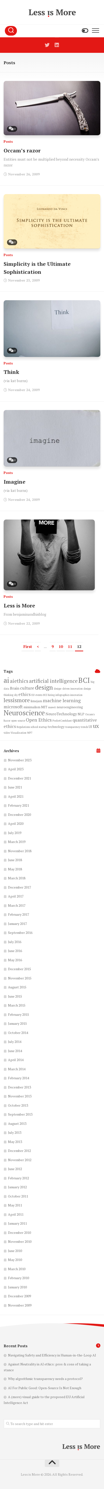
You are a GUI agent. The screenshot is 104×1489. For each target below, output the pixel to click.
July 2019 (14, 832)
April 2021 (15, 796)
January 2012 (17, 1187)
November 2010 (19, 1241)
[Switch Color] (84, 30)
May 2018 (15, 869)
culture (27, 688)
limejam (36, 701)
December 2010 (19, 1232)
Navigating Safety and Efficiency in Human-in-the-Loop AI (52, 1355)
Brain (14, 688)
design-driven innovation (68, 688)
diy (16, 695)
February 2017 (18, 914)
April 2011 (15, 1214)
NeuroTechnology (61, 714)
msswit (52, 707)
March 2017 (16, 905)
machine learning (62, 700)
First (27, 646)
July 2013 (14, 1132)
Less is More (19, 605)
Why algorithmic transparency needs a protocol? (45, 1378)
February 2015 (18, 1014)
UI (90, 727)
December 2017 (19, 887)
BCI (84, 680)
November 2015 (19, 978)
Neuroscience (24, 712)
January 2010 (17, 1287)
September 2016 (20, 932)
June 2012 (15, 1168)
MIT (44, 707)
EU (33, 695)
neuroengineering (70, 707)
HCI (45, 695)
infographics (62, 695)
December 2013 (19, 1087)
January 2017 (17, 923)
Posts (8, 141)
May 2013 (15, 1141)
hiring (51, 695)
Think (11, 371)
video (7, 732)
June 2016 (15, 950)
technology (56, 727)
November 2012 (19, 1160)
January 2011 (17, 1223)
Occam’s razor (22, 150)
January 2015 (17, 1023)
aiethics (19, 681)
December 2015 (19, 969)
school (34, 727)
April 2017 (15, 896)
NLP (81, 714)
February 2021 (18, 805)
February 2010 (18, 1278)
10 (61, 646)
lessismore (17, 700)
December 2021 (19, 778)
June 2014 (15, 1050)
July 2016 (14, 941)
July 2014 (14, 1041)
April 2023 (15, 769)
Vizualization (18, 732)
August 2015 (17, 987)
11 (70, 646)
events (38, 695)
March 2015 (16, 1005)
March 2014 (16, 1069)
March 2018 (16, 878)
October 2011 (18, 1196)
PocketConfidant (62, 720)
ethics (24, 694)
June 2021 (15, 787)
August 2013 (17, 1123)
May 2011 (15, 1205)
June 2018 (15, 860)
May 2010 (15, 1259)
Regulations (23, 727)
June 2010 (15, 1250)
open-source (18, 720)
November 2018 (19, 851)
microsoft (13, 706)
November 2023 (19, 760)
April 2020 (15, 823)
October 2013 (18, 1105)
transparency (72, 727)
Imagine (14, 481)
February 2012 (18, 1178)
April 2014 (15, 1059)
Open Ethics (39, 720)
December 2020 (19, 814)
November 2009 (19, 1305)
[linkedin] (57, 45)
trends (84, 727)
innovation (76, 695)
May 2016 (15, 960)
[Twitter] (47, 45)
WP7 (29, 732)
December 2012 (19, 1150)
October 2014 (18, 1032)
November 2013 (19, 1096)
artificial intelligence (53, 680)
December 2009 (19, 1296)
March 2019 (16, 841)
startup (43, 727)
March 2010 (16, 1269)
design (44, 687)
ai (6, 680)
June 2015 (15, 996)
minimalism (31, 707)
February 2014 (18, 1078)
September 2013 (20, 1114)
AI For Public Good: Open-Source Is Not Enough (44, 1388)
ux (96, 726)
